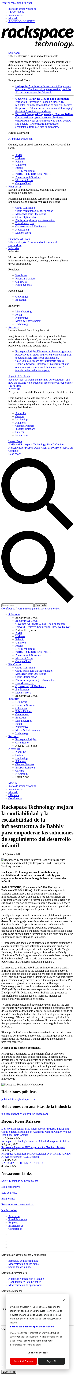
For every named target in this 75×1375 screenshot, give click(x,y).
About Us (20, 413)
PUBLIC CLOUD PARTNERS (33, 174)
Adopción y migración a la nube (26, 1278)
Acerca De (14, 388)
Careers (19, 432)
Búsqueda (41, 605)
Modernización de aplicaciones (25, 1285)
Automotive (21, 317)
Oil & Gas (21, 281)
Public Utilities (23, 284)
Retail (18, 314)
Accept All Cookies (23, 1361)
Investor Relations (25, 428)
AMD (18, 155)
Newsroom (21, 435)
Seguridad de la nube (20, 1266)
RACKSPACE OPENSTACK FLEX (22, 1162)
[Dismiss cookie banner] (64, 1301)
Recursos (13, 327)
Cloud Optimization (26, 217)
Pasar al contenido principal (16, 2)
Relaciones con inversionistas (17, 1204)
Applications (22, 229)
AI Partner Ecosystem (20, 138)
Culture (19, 416)
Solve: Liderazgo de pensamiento (19, 1180)
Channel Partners (24, 425)
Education (21, 299)
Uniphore (20, 164)
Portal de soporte (17, 1219)
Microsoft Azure (24, 180)
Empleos (13, 1222)
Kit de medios (9, 1210)
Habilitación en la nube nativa (24, 1281)
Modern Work (23, 232)
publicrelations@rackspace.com (18, 1099)
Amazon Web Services (27, 177)
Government (22, 296)
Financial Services (25, 278)
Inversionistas (15, 1225)
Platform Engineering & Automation (35, 220)
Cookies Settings (38, 1352)
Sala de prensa (9, 1192)
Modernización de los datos (23, 1263)
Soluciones (14, 52)
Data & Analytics (24, 223)
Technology (21, 324)
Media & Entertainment (28, 320)
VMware (20, 158)
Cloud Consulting (25, 207)
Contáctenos (8, 608)
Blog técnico (8, 1198)
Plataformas (14, 186)
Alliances (20, 422)
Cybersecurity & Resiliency (30, 226)
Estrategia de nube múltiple (23, 1260)
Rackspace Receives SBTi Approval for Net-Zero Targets (33, 1147)
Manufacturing (23, 311)
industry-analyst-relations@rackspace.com (24, 1113)
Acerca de (14, 1216)
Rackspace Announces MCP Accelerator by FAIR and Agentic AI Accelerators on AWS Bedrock (35, 1155)
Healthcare (21, 275)
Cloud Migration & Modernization (34, 210)
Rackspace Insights (43, 354)
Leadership (21, 419)
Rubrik (19, 167)
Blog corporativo (10, 1186)
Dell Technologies (25, 170)
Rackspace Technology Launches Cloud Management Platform (36, 1141)
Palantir (19, 161)
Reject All (51, 1361)
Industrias (13, 248)
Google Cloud (23, 183)
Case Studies (42, 365)
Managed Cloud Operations (30, 213)
